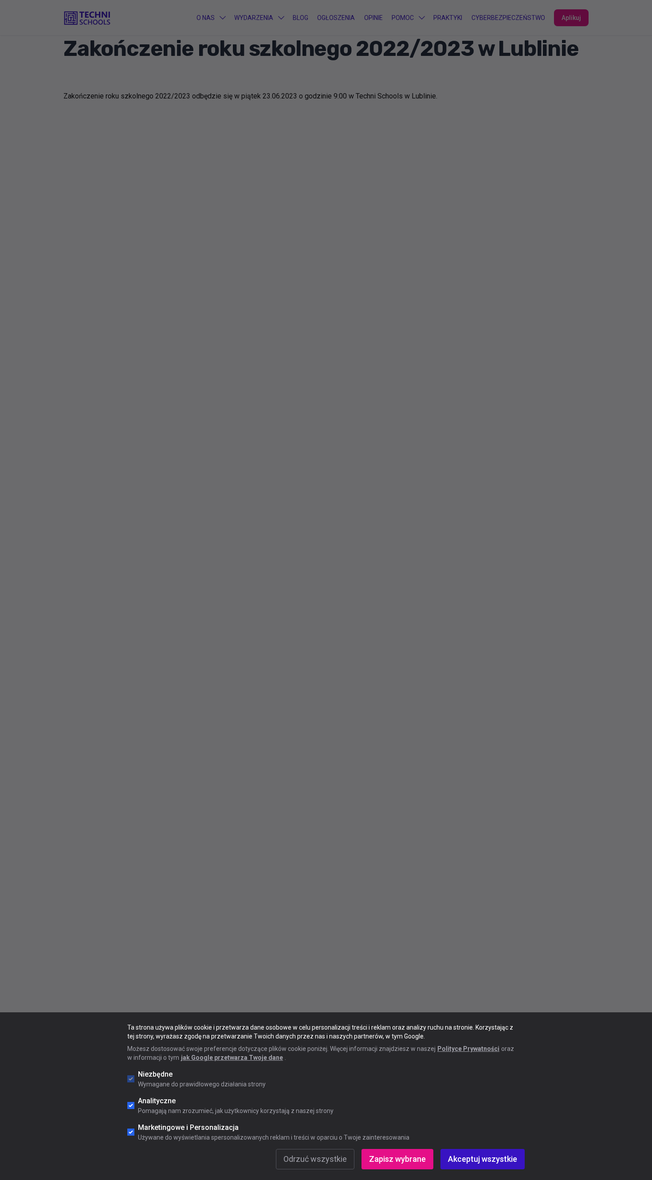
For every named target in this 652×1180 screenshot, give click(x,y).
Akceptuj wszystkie (482, 1159)
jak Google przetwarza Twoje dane (232, 1057)
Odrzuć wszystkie (315, 1159)
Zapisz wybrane (397, 1159)
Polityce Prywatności (468, 1048)
